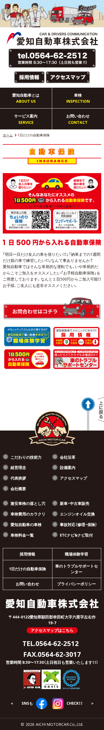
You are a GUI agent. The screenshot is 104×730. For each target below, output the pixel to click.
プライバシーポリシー (76, 583)
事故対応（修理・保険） (78, 524)
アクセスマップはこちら (52, 630)
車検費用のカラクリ (28, 514)
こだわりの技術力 (26, 457)
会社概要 (18, 488)
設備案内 (67, 467)
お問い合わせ (27, 583)
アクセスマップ (73, 478)
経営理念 (18, 467)
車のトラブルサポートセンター (76, 569)
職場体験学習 (76, 554)
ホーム (8, 134)
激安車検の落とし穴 (28, 503)
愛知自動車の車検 (26, 524)
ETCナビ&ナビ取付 (76, 535)
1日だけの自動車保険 (27, 568)
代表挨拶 (18, 478)
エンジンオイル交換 (77, 514)
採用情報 (27, 554)
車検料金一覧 (22, 535)
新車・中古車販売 (74, 503)
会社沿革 (67, 457)
